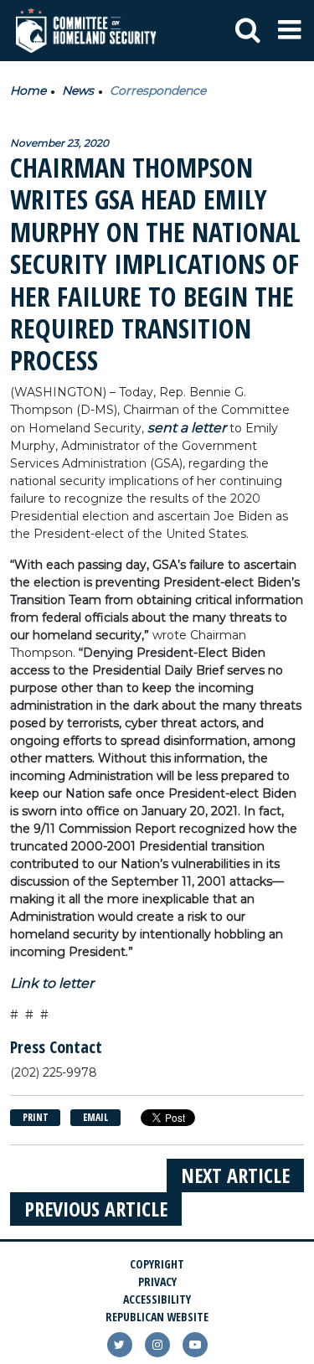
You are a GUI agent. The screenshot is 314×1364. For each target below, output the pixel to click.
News (78, 90)
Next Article (235, 1175)
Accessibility (157, 1299)
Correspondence (158, 90)
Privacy (157, 1281)
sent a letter (186, 428)
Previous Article (95, 1208)
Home (28, 90)
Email (95, 1117)
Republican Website (157, 1317)
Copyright (157, 1264)
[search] (247, 31)
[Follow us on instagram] (157, 1344)
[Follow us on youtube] (195, 1344)
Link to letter (52, 983)
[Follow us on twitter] (119, 1344)
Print (36, 1117)
